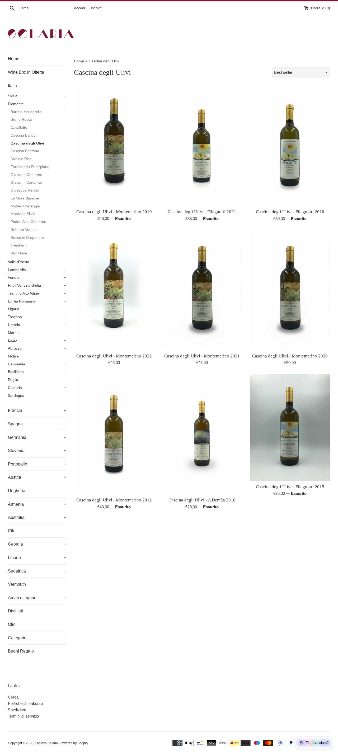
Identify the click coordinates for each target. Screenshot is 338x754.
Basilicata (37, 372)
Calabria (37, 388)
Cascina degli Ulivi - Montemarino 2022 (114, 356)
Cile (12, 531)
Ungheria (16, 490)
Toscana (37, 317)
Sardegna (16, 396)
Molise (13, 356)
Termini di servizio (23, 716)
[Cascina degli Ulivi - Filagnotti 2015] (290, 427)
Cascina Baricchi (24, 135)
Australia (37, 517)
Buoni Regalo (21, 651)
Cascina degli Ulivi (27, 143)
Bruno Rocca (21, 120)
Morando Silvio (23, 214)
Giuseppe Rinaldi (25, 190)
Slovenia (37, 450)
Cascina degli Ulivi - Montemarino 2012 (114, 499)
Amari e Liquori (37, 597)
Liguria (37, 309)
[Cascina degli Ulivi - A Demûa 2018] (202, 434)
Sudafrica (37, 571)
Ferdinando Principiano (30, 167)
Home (13, 59)
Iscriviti (96, 8)
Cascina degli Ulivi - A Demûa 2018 (202, 499)
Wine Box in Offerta (26, 72)
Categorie (37, 638)
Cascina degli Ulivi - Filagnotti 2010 (290, 211)
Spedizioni (17, 710)
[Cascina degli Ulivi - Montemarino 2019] (114, 146)
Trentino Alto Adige (37, 293)
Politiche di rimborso (25, 703)
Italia (36, 85)
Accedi (79, 8)
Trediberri (19, 245)
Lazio (37, 340)
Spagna (37, 424)
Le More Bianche (25, 198)
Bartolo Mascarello (26, 112)
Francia (37, 410)
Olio (12, 624)
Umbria (37, 325)
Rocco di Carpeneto (27, 238)
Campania (37, 364)
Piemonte (36, 104)
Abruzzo (37, 348)
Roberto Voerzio (24, 230)
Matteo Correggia (25, 206)
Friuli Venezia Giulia (37, 285)
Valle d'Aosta (18, 262)
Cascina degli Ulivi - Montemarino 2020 (290, 356)
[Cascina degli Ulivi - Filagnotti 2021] (202, 146)
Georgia (37, 544)
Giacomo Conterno (26, 175)
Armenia (37, 504)
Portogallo (37, 464)
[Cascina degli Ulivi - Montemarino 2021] (202, 290)
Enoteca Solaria (46, 743)
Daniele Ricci (21, 159)
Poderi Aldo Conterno (28, 222)
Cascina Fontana (25, 151)
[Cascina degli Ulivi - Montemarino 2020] (290, 290)
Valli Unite (19, 253)
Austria (37, 477)
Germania (37, 437)
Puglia (13, 380)
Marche (37, 333)
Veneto (37, 278)
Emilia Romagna (37, 301)
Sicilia (37, 96)
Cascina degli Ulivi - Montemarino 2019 (114, 211)
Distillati (37, 611)
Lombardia (37, 270)
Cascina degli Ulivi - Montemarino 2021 (202, 356)
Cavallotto (19, 127)
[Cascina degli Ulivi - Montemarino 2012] (114, 434)
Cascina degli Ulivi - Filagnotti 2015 (290, 486)
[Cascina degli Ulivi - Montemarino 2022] (114, 290)
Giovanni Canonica (26, 182)
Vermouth (17, 584)
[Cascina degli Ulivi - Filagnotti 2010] (290, 146)
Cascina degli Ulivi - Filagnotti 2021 (202, 211)
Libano (37, 557)
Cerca (13, 697)
